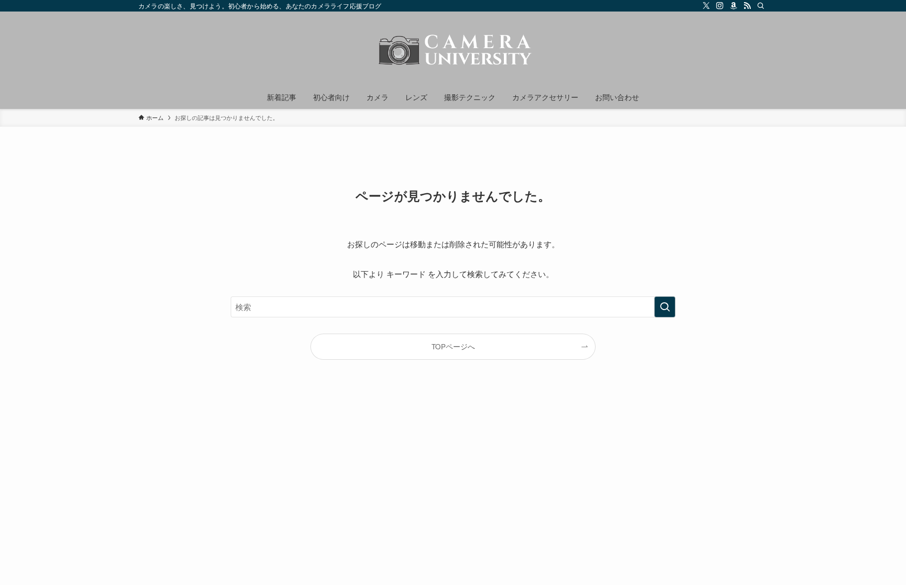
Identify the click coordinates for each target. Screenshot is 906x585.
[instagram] (720, 6)
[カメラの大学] (453, 50)
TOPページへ (453, 346)
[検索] (761, 6)
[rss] (747, 6)
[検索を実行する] (664, 306)
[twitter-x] (706, 6)
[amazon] (733, 6)
